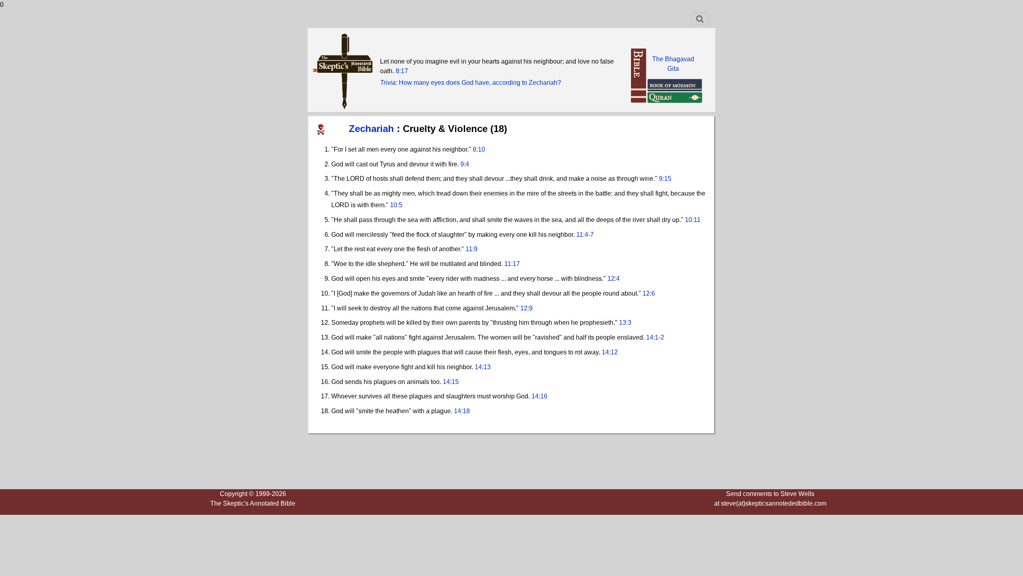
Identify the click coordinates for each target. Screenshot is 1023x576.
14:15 (451, 381)
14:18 (462, 411)
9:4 (464, 164)
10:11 (693, 219)
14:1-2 (655, 337)
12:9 (526, 308)
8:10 (479, 149)
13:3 (625, 322)
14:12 (610, 352)
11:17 (512, 263)
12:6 (649, 293)
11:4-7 (585, 234)
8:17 (402, 71)
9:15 (665, 178)
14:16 (539, 396)
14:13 (483, 367)
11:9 (472, 249)
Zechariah (373, 128)
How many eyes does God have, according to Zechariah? (480, 82)
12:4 (613, 278)
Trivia (388, 82)
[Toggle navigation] (700, 19)
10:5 (396, 205)
